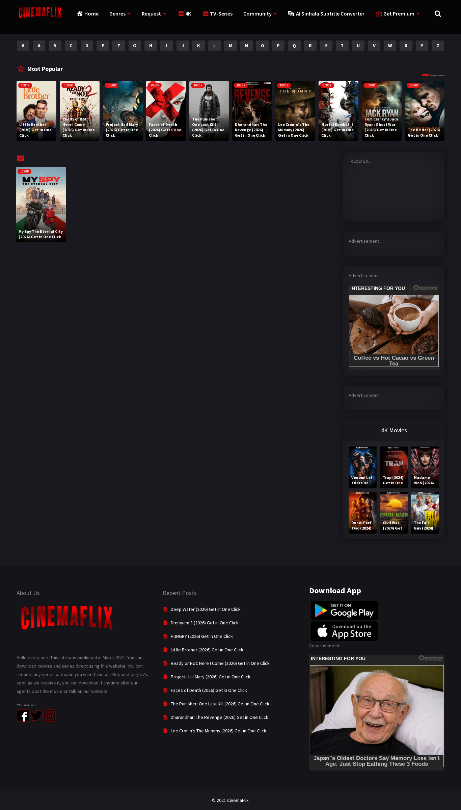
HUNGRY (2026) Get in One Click (202, 636)
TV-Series (221, 13)
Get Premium (398, 13)
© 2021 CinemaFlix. (230, 800)
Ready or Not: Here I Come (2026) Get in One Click (220, 663)
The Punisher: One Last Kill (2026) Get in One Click (220, 704)
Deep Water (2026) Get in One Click (206, 609)
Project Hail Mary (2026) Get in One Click (210, 677)
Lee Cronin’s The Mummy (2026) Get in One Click (218, 731)
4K (188, 13)
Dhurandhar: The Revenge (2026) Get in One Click (219, 717)
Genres (117, 13)
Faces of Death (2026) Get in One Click (209, 690)
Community (257, 13)
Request (151, 13)
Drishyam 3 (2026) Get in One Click (205, 623)
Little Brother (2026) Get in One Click (207, 650)
